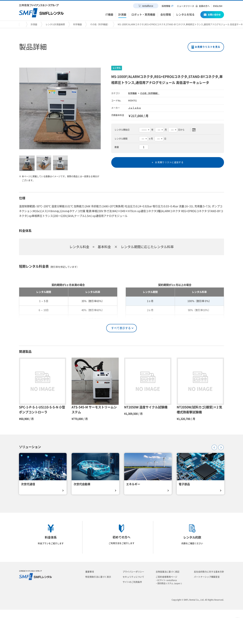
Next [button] (220, 446)
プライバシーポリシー (133, 572)
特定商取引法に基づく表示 (98, 577)
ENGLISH (217, 6)
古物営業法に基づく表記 (167, 572)
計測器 (34, 24)
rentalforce (147, 6)
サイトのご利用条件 (132, 582)
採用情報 (166, 6)
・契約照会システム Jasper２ (169, 583)
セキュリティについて (133, 577)
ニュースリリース (185, 6)
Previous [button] (213, 446)
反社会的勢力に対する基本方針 (209, 572)
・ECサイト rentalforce (167, 580)
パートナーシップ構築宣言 (207, 577)
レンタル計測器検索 (55, 24)
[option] (60, 108)
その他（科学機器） (99, 24)
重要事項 (89, 572)
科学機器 (77, 24)
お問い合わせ (214, 15)
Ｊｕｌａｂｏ (134, 108)
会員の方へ (204, 6)
